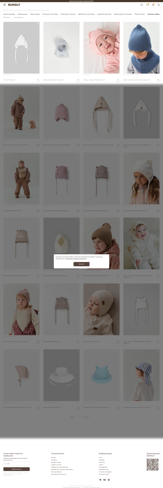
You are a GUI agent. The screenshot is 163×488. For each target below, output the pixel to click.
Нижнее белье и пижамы (123, 14)
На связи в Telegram (105, 472)
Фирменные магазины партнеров (62, 469)
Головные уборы (153, 14)
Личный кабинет (56, 472)
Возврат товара (56, 462)
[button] (37, 47)
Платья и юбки (139, 14)
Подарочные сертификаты (59, 467)
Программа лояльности (58, 474)
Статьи (101, 464)
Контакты (102, 462)
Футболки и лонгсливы (86, 14)
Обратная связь (104, 469)
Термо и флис (35, 14)
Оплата (53, 457)
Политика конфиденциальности (71, 487)
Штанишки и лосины (68, 14)
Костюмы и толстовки (50, 14)
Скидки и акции (56, 464)
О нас (100, 457)
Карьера (101, 460)
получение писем (7, 473)
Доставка (54, 460)
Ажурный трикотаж (104, 14)
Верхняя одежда (9, 14)
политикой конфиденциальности (76, 258)
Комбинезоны (22, 14)
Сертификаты (103, 467)
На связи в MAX (104, 474)
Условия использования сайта (92, 487)
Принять (81, 264)
